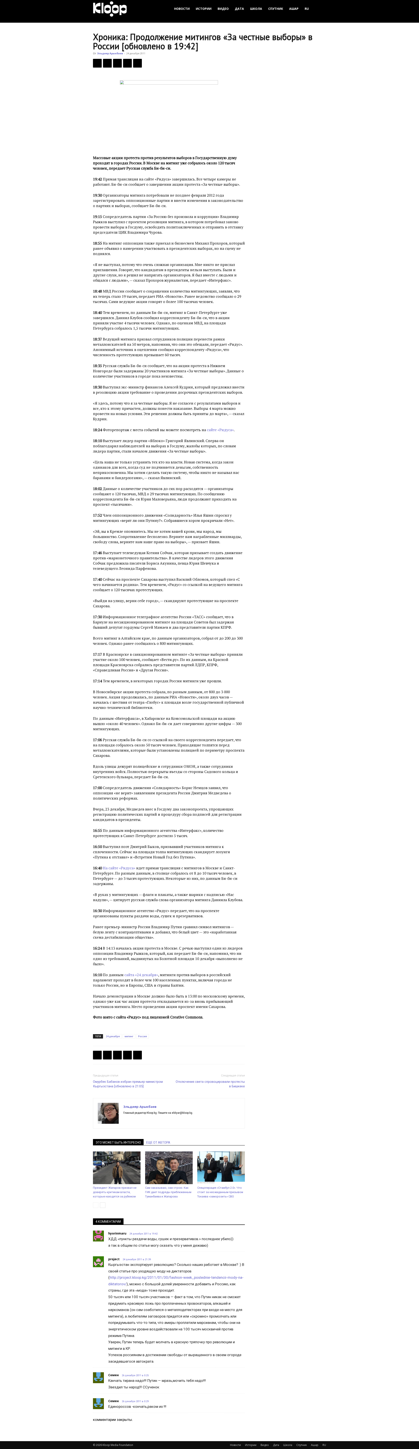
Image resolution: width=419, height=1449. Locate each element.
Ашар (294, 9)
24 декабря (113, 1036)
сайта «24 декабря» (141, 974)
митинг (129, 1036)
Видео (223, 9)
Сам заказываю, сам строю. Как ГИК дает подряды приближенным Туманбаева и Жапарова (168, 1192)
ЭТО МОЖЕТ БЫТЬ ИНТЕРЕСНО (118, 1142)
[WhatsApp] (137, 63)
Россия (142, 1036)
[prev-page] (95, 1205)
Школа (256, 9)
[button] (321, 8)
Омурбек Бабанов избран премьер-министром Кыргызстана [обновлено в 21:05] (128, 1084)
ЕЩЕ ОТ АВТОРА (158, 1142)
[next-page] (102, 1205)
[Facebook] (97, 63)
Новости (182, 9)
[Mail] (134, 1120)
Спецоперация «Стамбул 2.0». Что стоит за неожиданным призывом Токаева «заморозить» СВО (220, 1192)
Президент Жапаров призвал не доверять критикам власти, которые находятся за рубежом (114, 1192)
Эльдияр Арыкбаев (110, 53)
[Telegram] (127, 63)
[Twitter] (107, 63)
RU (307, 9)
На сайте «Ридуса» (119, 867)
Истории (203, 9)
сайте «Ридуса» (220, 429)
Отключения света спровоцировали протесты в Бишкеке (210, 1084)
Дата (239, 9)
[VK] (117, 63)
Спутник (275, 9)
